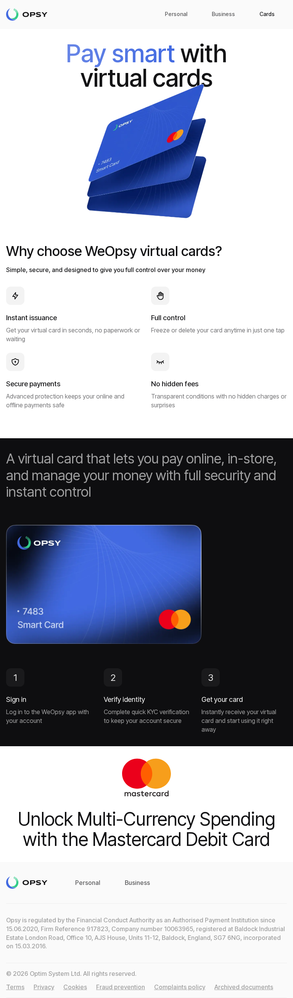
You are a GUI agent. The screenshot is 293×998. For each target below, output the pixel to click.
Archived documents (243, 987)
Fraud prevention (120, 987)
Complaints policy (179, 987)
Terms (15, 987)
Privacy (44, 987)
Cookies (75, 987)
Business (223, 14)
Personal (176, 14)
